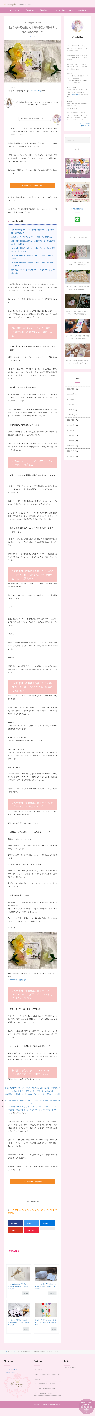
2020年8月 (70, 430)
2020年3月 (70, 456)
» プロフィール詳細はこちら (11, 1369)
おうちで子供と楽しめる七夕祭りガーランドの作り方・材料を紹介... (45, 1322)
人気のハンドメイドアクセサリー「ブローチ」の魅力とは (31, 237)
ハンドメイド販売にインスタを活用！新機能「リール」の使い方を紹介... (18, 1322)
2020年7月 (70, 435)
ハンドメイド (23, 1210)
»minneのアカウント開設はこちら (32, 185)
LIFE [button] (71, 10)
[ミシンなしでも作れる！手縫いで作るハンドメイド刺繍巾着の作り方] (77, 350)
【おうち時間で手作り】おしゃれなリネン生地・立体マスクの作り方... (45, 1286)
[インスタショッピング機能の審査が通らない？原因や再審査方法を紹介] (77, 326)
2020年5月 (70, 446)
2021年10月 (71, 389)
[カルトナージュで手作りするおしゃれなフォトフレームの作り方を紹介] (77, 252)
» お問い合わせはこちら (10, 1372)
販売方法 (11, 1213)
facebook (13, 1223)
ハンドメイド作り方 (50, 1210)
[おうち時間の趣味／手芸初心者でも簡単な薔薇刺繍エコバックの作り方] (19, 1274)
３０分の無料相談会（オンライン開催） (45, 1383)
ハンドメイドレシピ (35, 1210)
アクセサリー (32, 36)
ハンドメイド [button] (16, 10)
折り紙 (54, 1329)
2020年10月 (71, 420)
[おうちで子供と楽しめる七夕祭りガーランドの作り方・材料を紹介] (46, 1310)
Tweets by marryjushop (70, 1367)
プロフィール (38, 1369)
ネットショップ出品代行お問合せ (43, 1393)
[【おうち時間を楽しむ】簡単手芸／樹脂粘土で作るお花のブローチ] (32, 61)
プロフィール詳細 (83, 123)
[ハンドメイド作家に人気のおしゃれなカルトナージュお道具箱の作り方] (77, 277)
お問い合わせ (85, 126)
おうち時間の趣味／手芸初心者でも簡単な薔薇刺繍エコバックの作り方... (18, 1286)
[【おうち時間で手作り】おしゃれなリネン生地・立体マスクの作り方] (46, 1274)
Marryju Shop (43, 1404)
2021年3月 (70, 404)
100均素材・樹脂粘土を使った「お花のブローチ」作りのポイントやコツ (32, 1110)
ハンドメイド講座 (59, 10)
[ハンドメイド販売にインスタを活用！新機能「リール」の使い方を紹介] (19, 1310)
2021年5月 (70, 394)
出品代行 (45, 10)
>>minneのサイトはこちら (17, 980)
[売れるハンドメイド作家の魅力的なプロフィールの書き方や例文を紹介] (77, 301)
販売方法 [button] (31, 10)
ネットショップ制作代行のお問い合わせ (45, 1388)
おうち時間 (14, 1210)
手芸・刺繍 (25, 1293)
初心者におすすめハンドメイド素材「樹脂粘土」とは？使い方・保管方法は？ (32, 1088)
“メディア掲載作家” (76, 94)
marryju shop (36, 91)
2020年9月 (70, 425)
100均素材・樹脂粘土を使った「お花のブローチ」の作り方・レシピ (32, 1107)
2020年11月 (71, 415)
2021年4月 (70, 399)
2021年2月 (70, 410)
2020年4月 (70, 451)
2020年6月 (70, 441)
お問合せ (83, 10)
